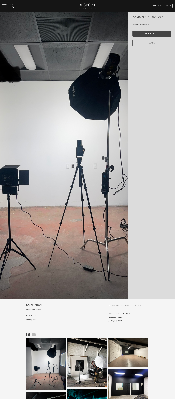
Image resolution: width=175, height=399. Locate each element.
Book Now (152, 33)
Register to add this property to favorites (128, 305)
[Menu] (4, 6)
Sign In (168, 6)
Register (157, 6)
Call (152, 42)
